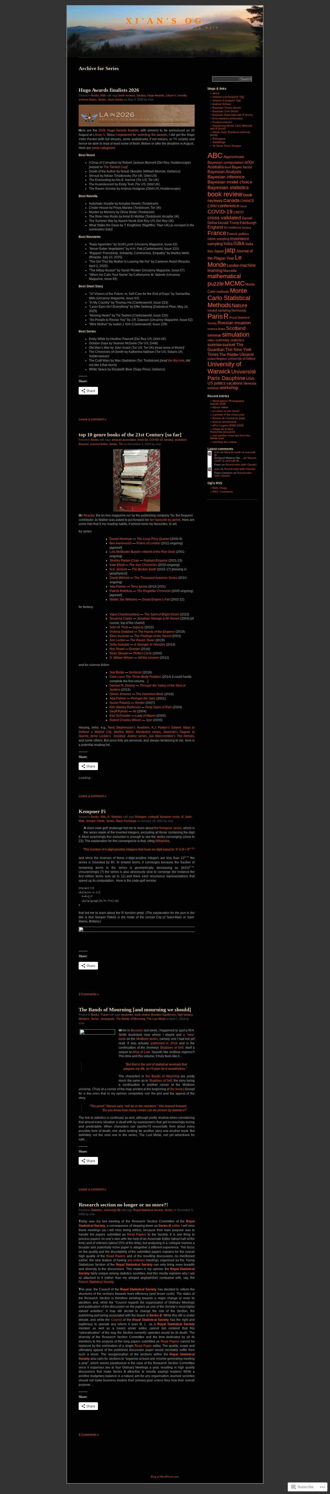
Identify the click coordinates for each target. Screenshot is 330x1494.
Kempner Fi (92, 811)
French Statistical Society (96, 1282)
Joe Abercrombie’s (171, 736)
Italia (249, 244)
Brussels (137, 1030)
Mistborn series (147, 1039)
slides (211, 340)
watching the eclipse (224, 441)
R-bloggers (218, 138)
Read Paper (143, 1346)
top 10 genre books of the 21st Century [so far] (130, 434)
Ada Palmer (128, 586)
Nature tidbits (220, 407)
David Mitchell (143, 578)
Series (102, 99)
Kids (103, 95)
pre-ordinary (136, 1260)
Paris (215, 316)
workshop (229, 387)
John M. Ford (127, 627)
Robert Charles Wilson (131, 720)
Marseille (230, 271)
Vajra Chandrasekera (144, 614)
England (215, 227)
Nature (239, 305)
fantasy (141, 95)
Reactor (83, 444)
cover (243, 206)
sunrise (215, 344)
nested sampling (219, 310)
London (233, 265)
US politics (217, 383)
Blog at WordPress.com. (165, 1476)
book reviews (127, 95)
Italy (210, 251)
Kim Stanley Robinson (141, 707)
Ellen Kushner (140, 636)
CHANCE (247, 201)
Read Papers (136, 1234)
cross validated (224, 217)
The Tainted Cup (115, 167)
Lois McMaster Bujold (142, 552)
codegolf (153, 816)
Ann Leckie (132, 640)
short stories (115, 99)
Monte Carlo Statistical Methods (229, 297)
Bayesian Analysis (224, 171)
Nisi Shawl (125, 649)
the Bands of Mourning (162, 1076)
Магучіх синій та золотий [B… (235, 459)
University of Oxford (241, 359)
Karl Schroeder (133, 715)
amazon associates (124, 439)
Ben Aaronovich (135, 543)
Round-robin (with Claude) (241, 464)
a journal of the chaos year (228, 414)
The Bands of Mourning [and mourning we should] (135, 1009)
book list (143, 439)
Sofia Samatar (137, 644)
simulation (235, 334)
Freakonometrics (222, 122)
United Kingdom (217, 358)
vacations (234, 383)
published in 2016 (164, 1043)
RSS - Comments (222, 491)
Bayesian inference (226, 176)
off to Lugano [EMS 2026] (228, 425)
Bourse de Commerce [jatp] (228, 418)
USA (250, 379)
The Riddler (229, 354)
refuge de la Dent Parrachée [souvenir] (222, 430)
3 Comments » (89, 994)
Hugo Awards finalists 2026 (109, 90)
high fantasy (185, 1014)
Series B (164, 1226)
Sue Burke (126, 672)
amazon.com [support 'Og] (228, 96)
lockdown (181, 439)
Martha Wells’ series (137, 732)
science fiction (87, 99)
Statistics (116, 816)
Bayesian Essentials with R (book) (232, 114)
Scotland (236, 328)
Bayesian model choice (230, 182)
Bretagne (140, 816)
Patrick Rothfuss (140, 591)
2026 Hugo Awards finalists (118, 130)
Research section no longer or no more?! (123, 1204)
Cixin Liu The (135, 677)
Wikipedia (162, 841)
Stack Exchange (126, 820)
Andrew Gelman (221, 104)
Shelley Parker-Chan (139, 560)
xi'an (217, 452)
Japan (219, 251)
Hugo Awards (155, 95)
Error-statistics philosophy (227, 118)
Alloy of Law (141, 1052)
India (228, 243)
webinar (213, 388)
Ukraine (247, 354)
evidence (234, 227)
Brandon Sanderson (163, 1014)
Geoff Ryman (123, 711)
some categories (103, 148)
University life (112, 1210)
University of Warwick (224, 368)
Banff (228, 167)
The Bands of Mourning (130, 1018)
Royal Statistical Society (148, 1210)
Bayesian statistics (228, 187)
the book (176, 1089)
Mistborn (84, 1018)
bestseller (127, 1014)
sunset (228, 344)
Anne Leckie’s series (118, 736)
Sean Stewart (131, 653)
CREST (238, 212)
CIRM (212, 206)
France (217, 233)
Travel (105, 1014)
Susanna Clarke (144, 618)
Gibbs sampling (218, 239)
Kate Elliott (133, 565)
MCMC (235, 283)
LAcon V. (99, 135)
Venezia (249, 383)
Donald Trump (228, 223)
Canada (231, 200)
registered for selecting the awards (142, 135)
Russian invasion (234, 322)
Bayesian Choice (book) (226, 107)
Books (95, 95)
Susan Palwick (127, 703)
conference (228, 205)
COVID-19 (156, 439)
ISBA (239, 243)
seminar (214, 335)
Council (116, 1320)
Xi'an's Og (165, 21)
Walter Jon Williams (140, 599)
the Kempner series (168, 828)
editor (176, 1226)
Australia (216, 167)
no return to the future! (226, 411)
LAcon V (171, 95)
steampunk (107, 1018)
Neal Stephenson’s (129, 727)
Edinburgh (248, 223)
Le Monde (225, 261)
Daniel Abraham (139, 539)
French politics (238, 234)
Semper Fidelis (95, 820)
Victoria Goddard (142, 631)
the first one (176, 360)
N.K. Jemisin (133, 569)
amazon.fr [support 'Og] (226, 100)
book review (142, 1014)
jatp (230, 250)
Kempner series (170, 816)
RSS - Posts (219, 488)
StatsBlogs (218, 142)
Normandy (239, 310)
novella (182, 95)
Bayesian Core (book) (225, 111)
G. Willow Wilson (134, 658)
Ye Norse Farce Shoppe (226, 145)
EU (226, 227)
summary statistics (230, 340)
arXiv (249, 162)
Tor (121, 444)
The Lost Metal (156, 1018)
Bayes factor (242, 167)
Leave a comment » (92, 419)
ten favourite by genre (165, 520)
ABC (215, 155)
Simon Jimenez (136, 694)
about (215, 93)
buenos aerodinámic (224, 421)
